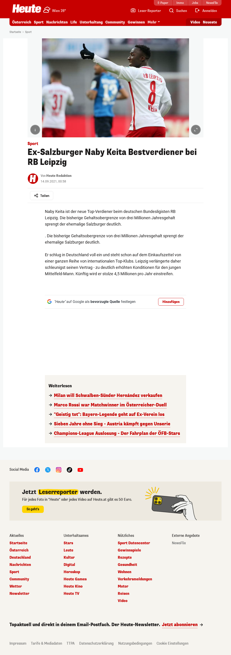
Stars (68, 543)
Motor (123, 586)
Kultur (69, 557)
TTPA (71, 643)
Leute (68, 550)
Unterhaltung (91, 22)
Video (195, 22)
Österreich (21, 22)
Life (73, 22)
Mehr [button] (152, 22)
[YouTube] (80, 469)
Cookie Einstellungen (172, 643)
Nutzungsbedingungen (135, 643)
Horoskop (72, 572)
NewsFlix (179, 543)
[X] (48, 469)
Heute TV (71, 593)
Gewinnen (136, 22)
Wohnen (124, 572)
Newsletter (19, 593)
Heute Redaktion (59, 176)
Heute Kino (73, 586)
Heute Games (75, 579)
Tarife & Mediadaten (46, 643)
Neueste (210, 22)
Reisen (123, 593)
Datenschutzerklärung (96, 643)
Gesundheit (127, 565)
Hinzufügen (171, 302)
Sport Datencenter (134, 543)
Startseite (15, 32)
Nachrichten (20, 565)
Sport (39, 22)
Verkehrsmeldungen (135, 579)
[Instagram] (58, 469)
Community (115, 22)
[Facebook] (37, 469)
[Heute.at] (26, 8)
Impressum (17, 643)
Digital (69, 565)
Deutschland (20, 557)
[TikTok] (69, 469)
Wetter (15, 586)
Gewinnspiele (129, 550)
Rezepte (125, 557)
